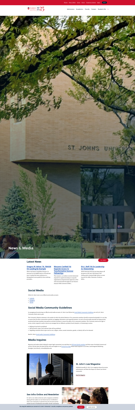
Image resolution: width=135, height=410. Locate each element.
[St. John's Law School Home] (36, 9)
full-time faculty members (78, 344)
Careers (93, 9)
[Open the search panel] (108, 10)
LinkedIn (32, 298)
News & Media (72, 2)
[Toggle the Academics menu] (80, 10)
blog (65, 346)
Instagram (32, 300)
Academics (79, 9)
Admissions (70, 9)
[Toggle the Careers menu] (94, 10)
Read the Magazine (80, 375)
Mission (66, 2)
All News (103, 260)
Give (104, 2)
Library (78, 2)
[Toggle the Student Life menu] (102, 10)
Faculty (87, 9)
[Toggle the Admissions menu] (71, 10)
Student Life (102, 9)
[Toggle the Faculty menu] (87, 10)
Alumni (83, 2)
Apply (98, 2)
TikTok (31, 302)
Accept (81, 407)
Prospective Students (91, 2)
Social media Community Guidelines (45, 334)
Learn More (91, 407)
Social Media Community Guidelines (83, 312)
